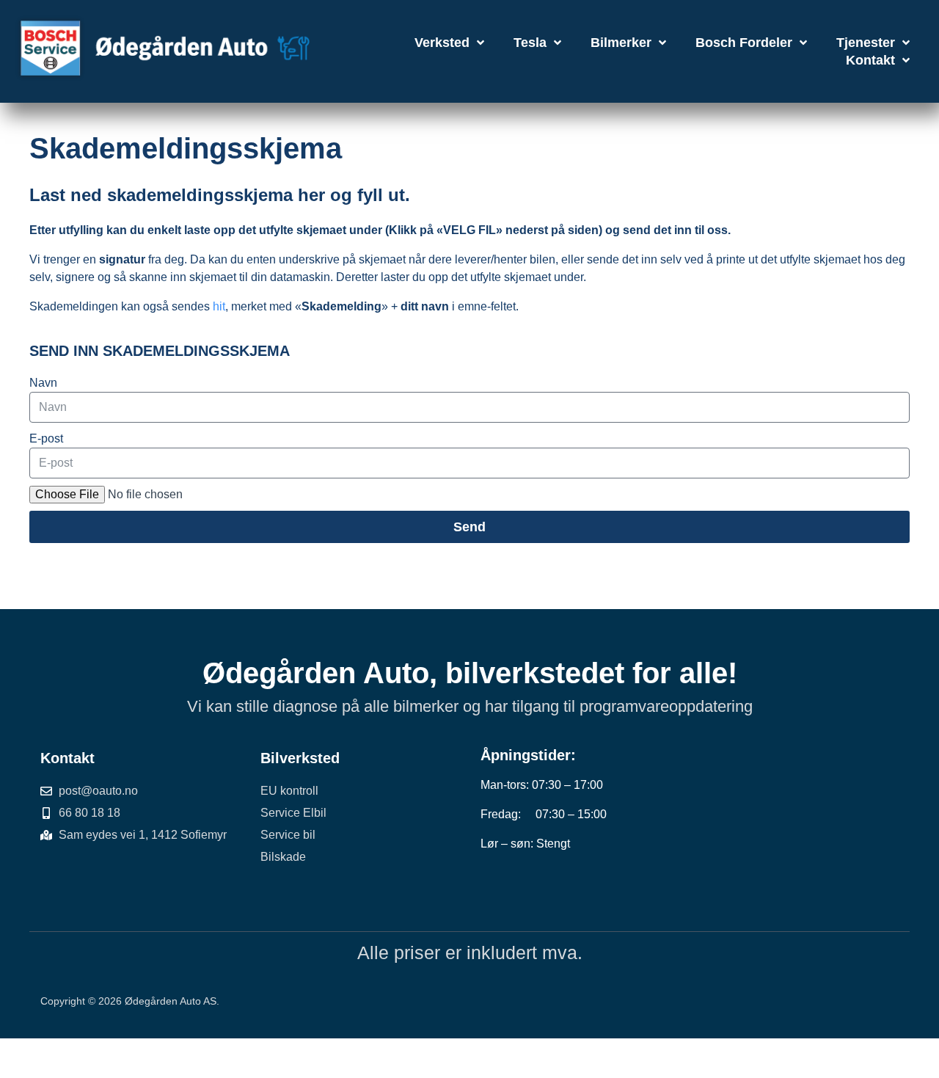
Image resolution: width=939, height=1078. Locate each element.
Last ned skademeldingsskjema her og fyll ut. (219, 195)
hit (219, 306)
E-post (46, 438)
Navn (43, 382)
